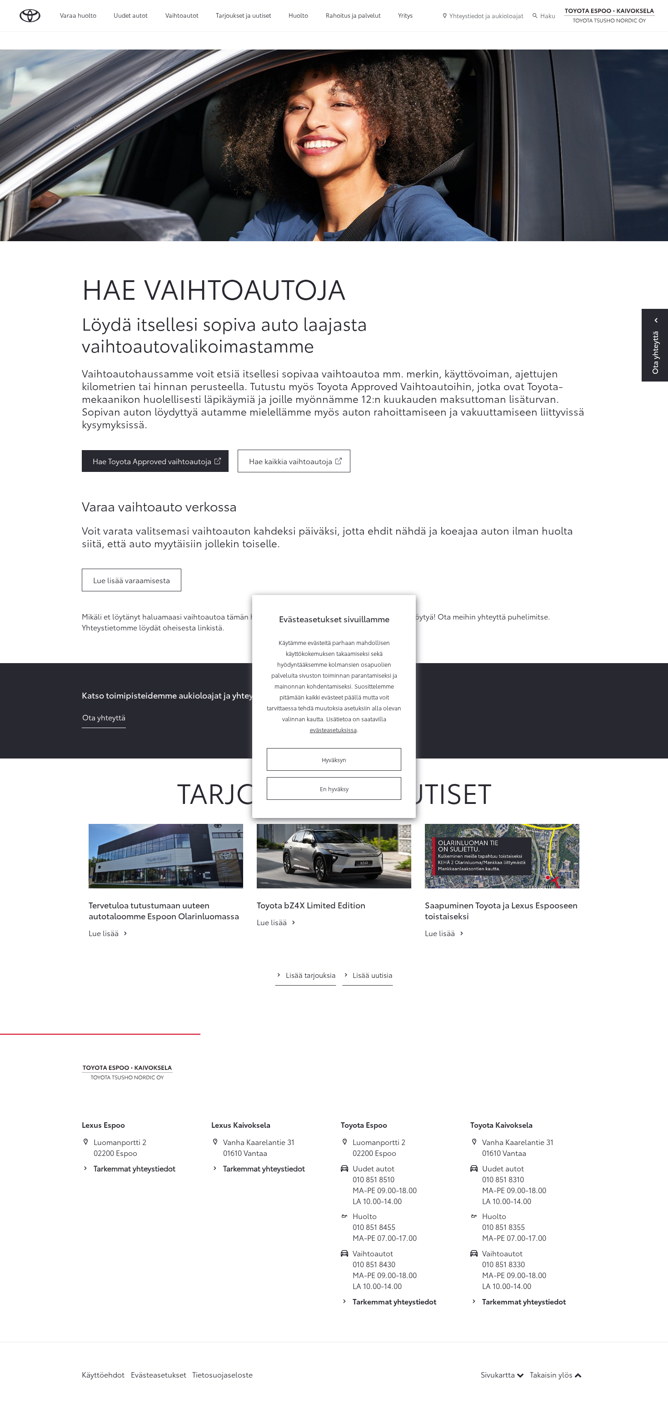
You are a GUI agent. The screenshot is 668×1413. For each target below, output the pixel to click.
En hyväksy (334, 788)
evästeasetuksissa (333, 729)
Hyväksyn (334, 759)
